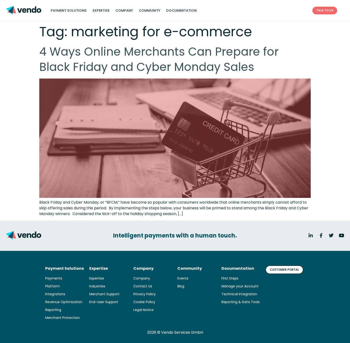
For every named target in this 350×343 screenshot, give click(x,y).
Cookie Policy (144, 302)
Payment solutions (69, 10)
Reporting (53, 309)
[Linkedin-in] (310, 235)
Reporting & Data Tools (240, 302)
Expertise (101, 10)
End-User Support (103, 302)
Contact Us (142, 286)
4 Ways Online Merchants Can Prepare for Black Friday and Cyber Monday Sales (159, 59)
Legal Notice (143, 309)
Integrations (55, 294)
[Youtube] (341, 235)
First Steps (229, 278)
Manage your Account (240, 286)
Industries (97, 286)
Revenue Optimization (63, 302)
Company (124, 10)
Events (182, 278)
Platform (52, 286)
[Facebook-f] (321, 235)
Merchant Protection (62, 317)
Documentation (181, 10)
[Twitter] (331, 235)
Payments (53, 278)
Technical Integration (239, 294)
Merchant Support (104, 294)
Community (149, 10)
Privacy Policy (144, 294)
